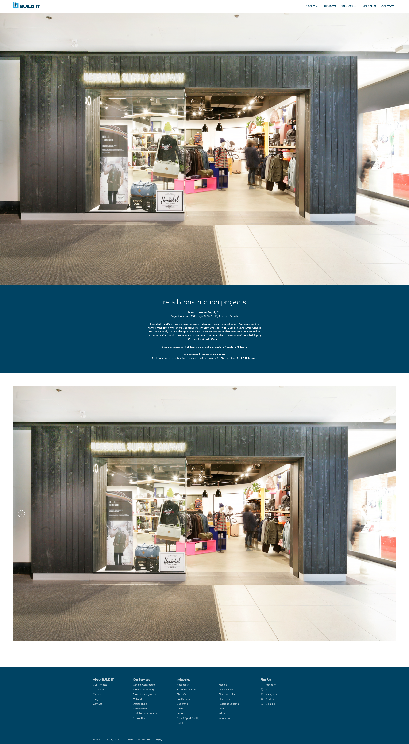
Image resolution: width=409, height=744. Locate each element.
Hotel (180, 723)
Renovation (139, 718)
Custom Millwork (236, 346)
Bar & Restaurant (186, 689)
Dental (180, 708)
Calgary (158, 739)
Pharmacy (224, 699)
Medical (223, 684)
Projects (330, 6)
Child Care (182, 694)
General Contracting (144, 684)
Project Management (144, 694)
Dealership (183, 703)
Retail (222, 708)
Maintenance (140, 708)
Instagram (271, 694)
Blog (95, 699)
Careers (97, 694)
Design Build (140, 703)
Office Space (226, 689)
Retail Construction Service (209, 354)
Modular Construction (145, 713)
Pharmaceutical (227, 694)
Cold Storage (184, 699)
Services (347, 6)
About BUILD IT (103, 679)
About (310, 6)
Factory (181, 713)
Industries (369, 6)
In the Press (99, 689)
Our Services (141, 679)
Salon (222, 713)
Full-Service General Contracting (204, 346)
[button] (21, 513)
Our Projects (100, 684)
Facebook (271, 684)
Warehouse (225, 718)
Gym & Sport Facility (188, 718)
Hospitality (183, 684)
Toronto (129, 739)
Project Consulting (143, 689)
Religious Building (229, 703)
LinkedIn (270, 703)
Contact (387, 6)
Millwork (138, 699)
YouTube (270, 699)
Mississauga (144, 739)
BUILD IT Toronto (247, 358)
